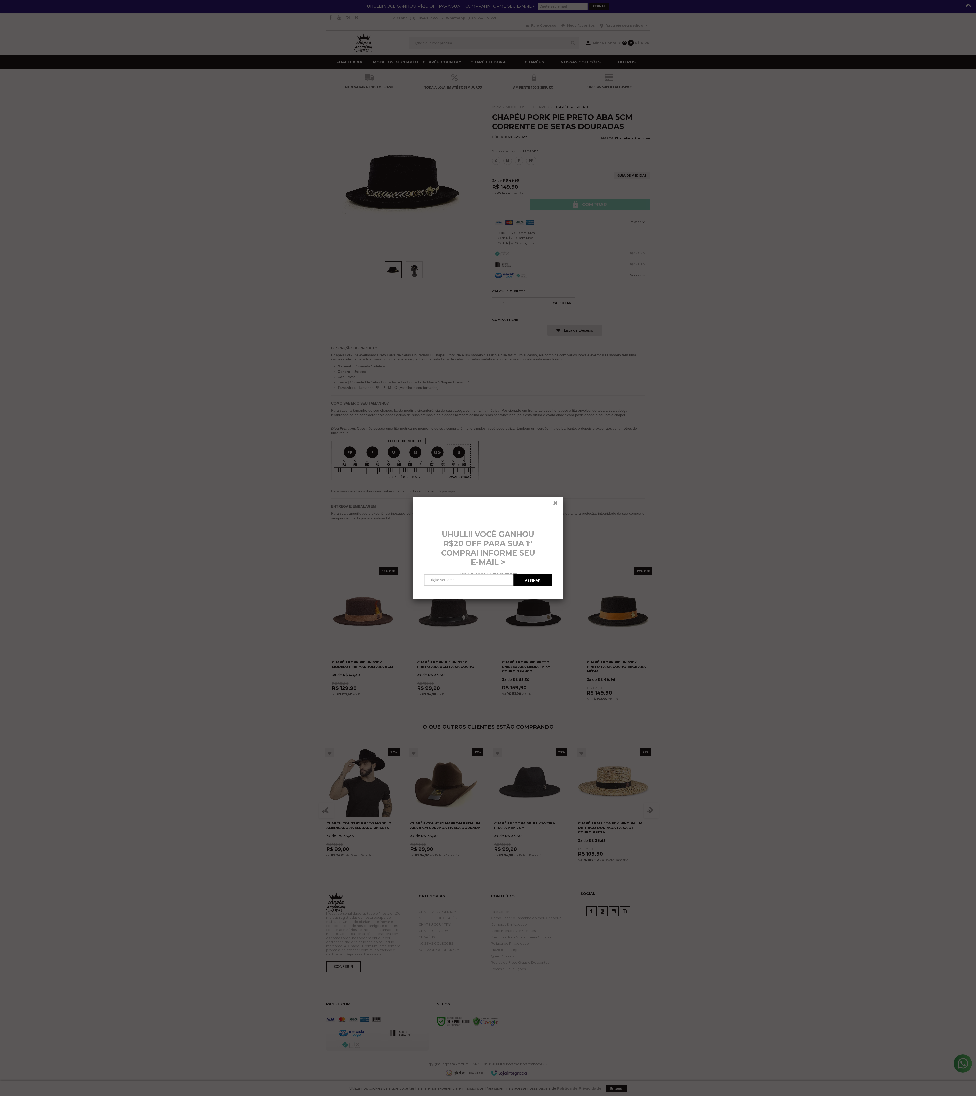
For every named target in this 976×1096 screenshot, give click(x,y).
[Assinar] (533, 580)
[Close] (557, 504)
